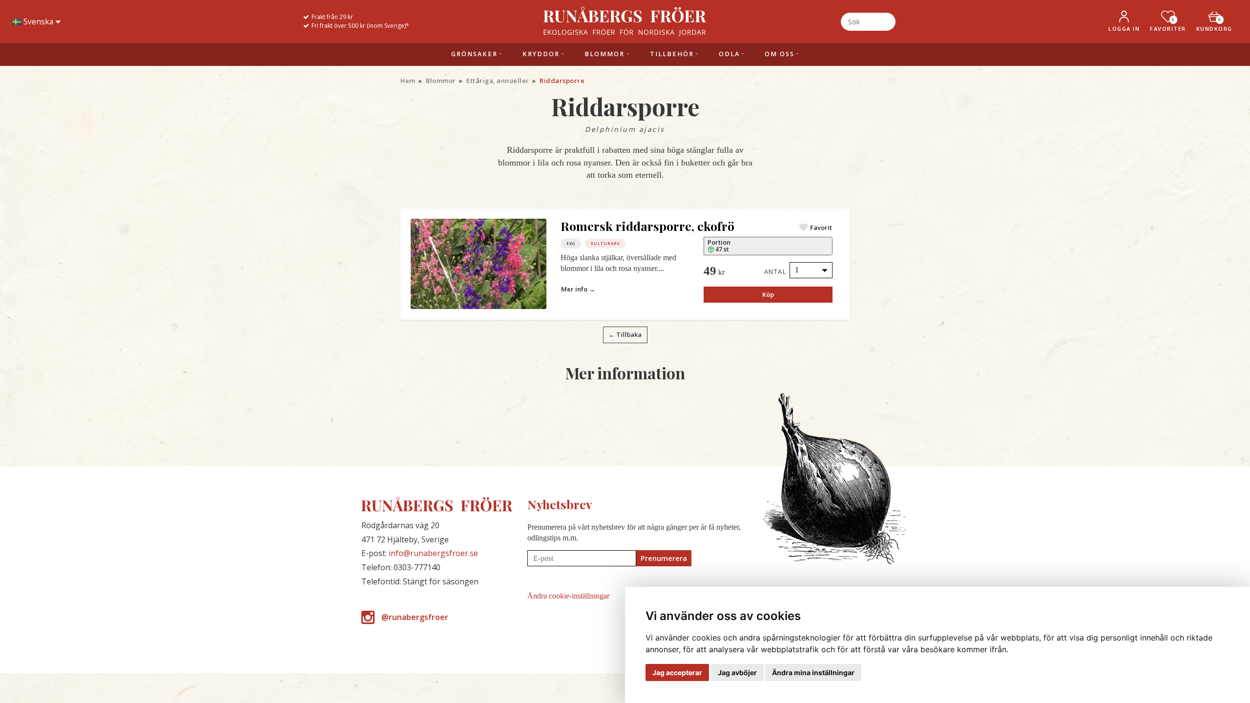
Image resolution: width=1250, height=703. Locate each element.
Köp (768, 294)
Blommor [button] (604, 54)
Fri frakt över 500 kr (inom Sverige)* (360, 25)
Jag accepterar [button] (677, 672)
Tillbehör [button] (672, 54)
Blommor (441, 80)
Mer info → (578, 289)
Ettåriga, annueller (497, 80)
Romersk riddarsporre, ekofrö (647, 226)
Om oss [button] (779, 54)
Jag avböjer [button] (737, 672)
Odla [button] (729, 54)
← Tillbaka (625, 334)
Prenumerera (664, 558)
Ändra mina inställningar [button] (813, 672)
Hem (408, 80)
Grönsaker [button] (474, 54)
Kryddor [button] (541, 54)
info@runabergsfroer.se (433, 553)
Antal (775, 271)
